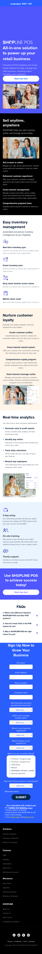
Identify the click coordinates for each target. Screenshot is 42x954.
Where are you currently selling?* (21, 753)
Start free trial (21, 78)
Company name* (21, 692)
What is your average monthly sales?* (21, 716)
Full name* (21, 663)
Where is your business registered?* (21, 729)
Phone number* (21, 683)
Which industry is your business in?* (21, 742)
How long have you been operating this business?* (21, 704)
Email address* (21, 672)
